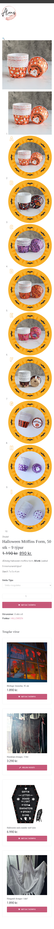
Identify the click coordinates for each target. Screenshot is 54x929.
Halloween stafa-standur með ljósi (21, 828)
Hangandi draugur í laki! (17, 899)
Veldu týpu (7, 580)
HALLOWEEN (17, 618)
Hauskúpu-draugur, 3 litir (17, 757)
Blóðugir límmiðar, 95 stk (18, 686)
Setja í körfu (28, 605)
